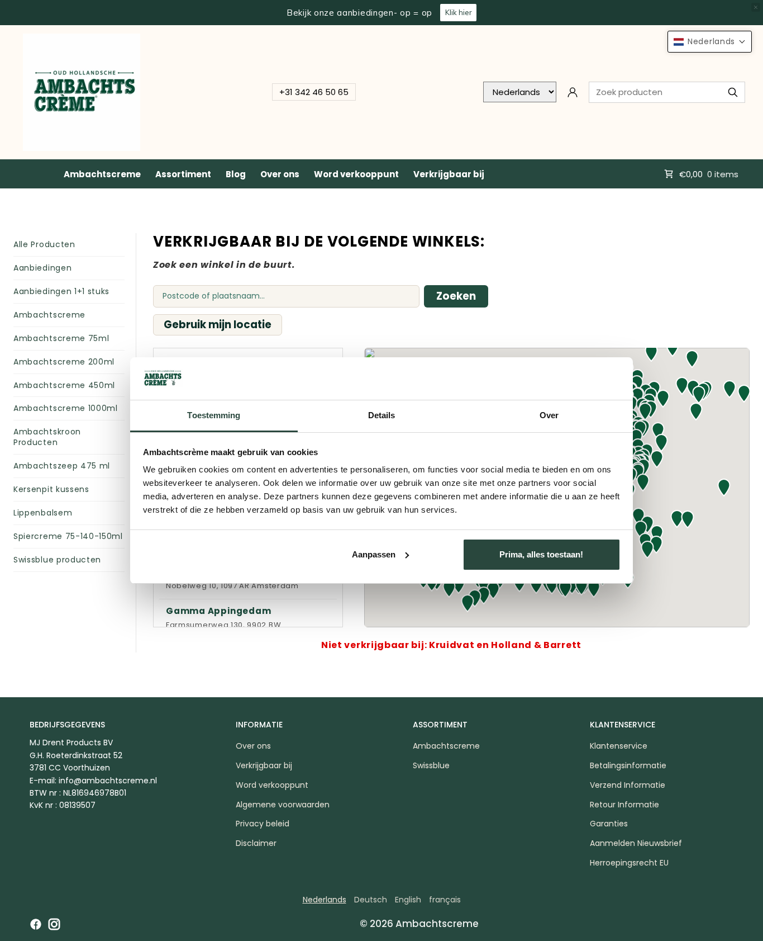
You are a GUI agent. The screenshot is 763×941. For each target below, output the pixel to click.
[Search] (733, 92)
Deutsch (370, 899)
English (408, 899)
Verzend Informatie (627, 785)
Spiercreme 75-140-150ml (68, 536)
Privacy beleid (262, 823)
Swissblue (431, 765)
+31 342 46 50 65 (314, 92)
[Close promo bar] (755, 7)
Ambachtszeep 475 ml (61, 465)
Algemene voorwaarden (283, 804)
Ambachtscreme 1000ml (65, 408)
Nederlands (324, 899)
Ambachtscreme (102, 174)
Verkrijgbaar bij (448, 174)
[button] (687, 519)
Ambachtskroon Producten (47, 437)
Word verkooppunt (356, 174)
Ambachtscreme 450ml (64, 385)
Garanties (609, 823)
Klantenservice (618, 745)
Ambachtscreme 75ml (61, 338)
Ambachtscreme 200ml (64, 361)
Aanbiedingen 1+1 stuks (61, 291)
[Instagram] (54, 924)
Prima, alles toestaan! (541, 554)
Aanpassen (373, 554)
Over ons (279, 174)
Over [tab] (549, 415)
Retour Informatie (624, 804)
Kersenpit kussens (51, 489)
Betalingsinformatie (628, 765)
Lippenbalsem (42, 512)
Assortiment (183, 174)
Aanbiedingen (42, 267)
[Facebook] (36, 924)
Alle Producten (44, 244)
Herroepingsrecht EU (629, 862)
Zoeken (456, 296)
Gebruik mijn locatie (217, 325)
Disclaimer (256, 843)
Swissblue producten (57, 559)
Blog (236, 174)
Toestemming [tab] (213, 415)
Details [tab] (381, 415)
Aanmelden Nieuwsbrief (636, 843)
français (445, 899)
